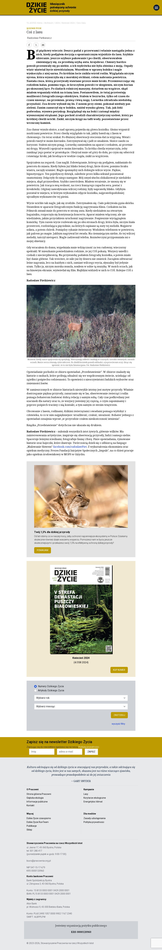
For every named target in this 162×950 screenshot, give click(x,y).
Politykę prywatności (88, 747)
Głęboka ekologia (35, 798)
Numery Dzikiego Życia (51, 686)
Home (39, 23)
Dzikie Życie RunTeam (38, 822)
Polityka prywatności (94, 822)
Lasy (86, 794)
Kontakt (30, 805)
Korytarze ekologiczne (95, 798)
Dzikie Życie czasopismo (39, 818)
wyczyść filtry (118, 724)
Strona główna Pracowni (39, 794)
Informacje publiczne (37, 801)
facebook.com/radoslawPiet (70, 446)
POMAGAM (42, 550)
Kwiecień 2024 (68, 23)
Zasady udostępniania (95, 818)
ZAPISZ (91, 751)
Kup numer (119, 670)
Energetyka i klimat (93, 801)
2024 (57, 23)
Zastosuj (119, 715)
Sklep (29, 829)
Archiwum (48, 23)
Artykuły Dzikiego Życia (51, 690)
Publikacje (32, 826)
